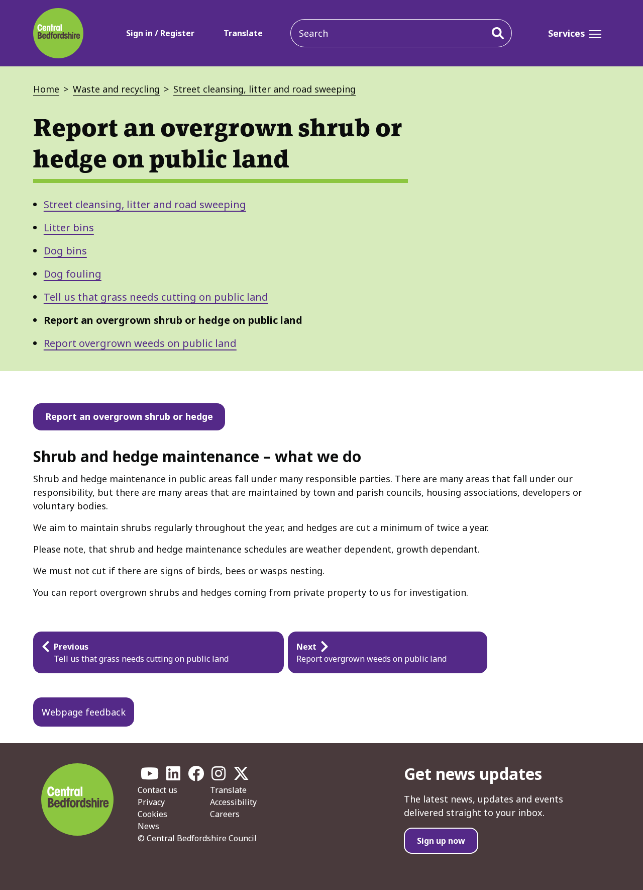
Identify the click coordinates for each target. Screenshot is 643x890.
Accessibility (233, 802)
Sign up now (441, 840)
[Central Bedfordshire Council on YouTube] (150, 776)
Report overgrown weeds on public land (140, 343)
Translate (243, 33)
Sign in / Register (160, 33)
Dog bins (65, 250)
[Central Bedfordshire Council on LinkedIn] (173, 776)
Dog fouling (72, 274)
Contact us (157, 789)
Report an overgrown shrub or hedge (129, 416)
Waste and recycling (116, 89)
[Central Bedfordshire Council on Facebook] (196, 776)
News (148, 826)
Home (46, 89)
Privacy (151, 802)
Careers (225, 814)
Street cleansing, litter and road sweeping (264, 89)
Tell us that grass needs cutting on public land (156, 297)
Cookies (152, 814)
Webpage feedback (84, 712)
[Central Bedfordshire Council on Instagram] (218, 776)
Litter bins (69, 227)
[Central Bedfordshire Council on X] (241, 776)
